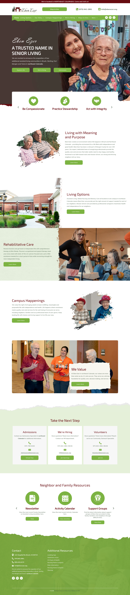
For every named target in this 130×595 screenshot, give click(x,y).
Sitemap (50, 570)
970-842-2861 (98, 446)
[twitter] (114, 17)
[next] (112, 107)
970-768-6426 (30, 446)
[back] (18, 107)
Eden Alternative (53, 565)
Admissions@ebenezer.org (29, 453)
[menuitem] (17, 18)
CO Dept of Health (53, 560)
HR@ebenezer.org (65, 453)
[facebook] (106, 17)
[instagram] (110, 17)
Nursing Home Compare (55, 562)
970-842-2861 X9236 (65, 446)
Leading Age (51, 555)
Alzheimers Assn (52, 557)
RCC (79, 590)
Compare (60, 568)
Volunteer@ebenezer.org (100, 453)
